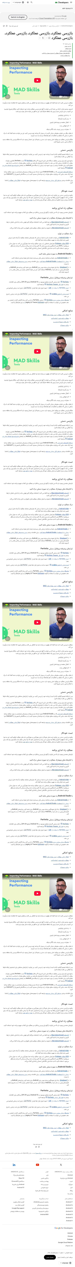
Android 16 (69, 1205)
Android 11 (69, 1220)
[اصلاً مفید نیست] (3, 25)
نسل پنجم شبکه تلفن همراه (41, 1190)
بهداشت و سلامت (44, 1181)
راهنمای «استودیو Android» (40, 1202)
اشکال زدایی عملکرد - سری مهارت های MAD (56, 315)
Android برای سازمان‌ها (66, 1178)
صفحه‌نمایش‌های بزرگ (18, 1175)
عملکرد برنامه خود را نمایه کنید (60, 318)
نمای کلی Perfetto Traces (55, 284)
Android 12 (69, 1217)
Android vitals (64, 238)
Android (70, 1175)
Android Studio (62, 258)
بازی (47, 1175)
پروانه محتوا (38, 1153)
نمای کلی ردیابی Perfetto (55, 1097)
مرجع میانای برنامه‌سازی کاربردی (40, 1208)
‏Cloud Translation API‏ (47, 18)
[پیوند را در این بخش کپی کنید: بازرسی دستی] (58, 150)
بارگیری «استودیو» (43, 1211)
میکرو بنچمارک (64, 325)
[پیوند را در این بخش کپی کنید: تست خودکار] (59, 191)
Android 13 (69, 1214)
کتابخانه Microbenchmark (60, 228)
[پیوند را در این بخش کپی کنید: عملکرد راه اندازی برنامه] (50, 208)
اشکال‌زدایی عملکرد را (14, 180)
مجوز (61, 1252)
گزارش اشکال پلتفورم (18, 1202)
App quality (67, 8)
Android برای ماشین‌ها (18, 1184)
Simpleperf (63, 267)
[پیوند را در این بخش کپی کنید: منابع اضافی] (60, 311)
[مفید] (6, 25)
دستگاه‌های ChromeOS (18, 1181)
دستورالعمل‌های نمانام (53, 1252)
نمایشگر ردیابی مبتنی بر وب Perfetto (57, 300)
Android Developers (67, 26)
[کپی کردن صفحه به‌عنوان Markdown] (43, 38)
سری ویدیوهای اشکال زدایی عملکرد (16, 261)
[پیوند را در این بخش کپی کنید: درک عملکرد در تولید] (56, 234)
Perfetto (30, 161)
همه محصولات (69, 1245)
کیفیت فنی (34, 26)
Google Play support (18, 1208)
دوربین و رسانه (44, 1184)
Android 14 (69, 1211)
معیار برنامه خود (27, 200)
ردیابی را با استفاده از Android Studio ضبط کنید (54, 261)
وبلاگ (71, 1190)
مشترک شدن (50, 1257)
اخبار (71, 1187)
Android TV (20, 1187)
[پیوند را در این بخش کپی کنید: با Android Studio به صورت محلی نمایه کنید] (37, 254)
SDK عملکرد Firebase (62, 243)
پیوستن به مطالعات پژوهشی (17, 1211)
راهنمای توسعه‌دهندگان (42, 1205)
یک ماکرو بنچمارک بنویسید (61, 322)
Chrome (70, 1236)
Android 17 (69, 1202)
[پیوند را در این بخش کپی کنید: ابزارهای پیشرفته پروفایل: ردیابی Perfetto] (39, 278)
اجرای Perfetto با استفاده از (59, 288)
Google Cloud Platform (65, 1242)
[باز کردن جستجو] (31, 2)
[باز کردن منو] (71, 2)
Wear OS (21, 1178)
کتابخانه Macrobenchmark (60, 222)
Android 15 (69, 1208)
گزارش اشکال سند (19, 1205)
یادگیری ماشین (44, 1178)
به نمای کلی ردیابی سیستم (53, 180)
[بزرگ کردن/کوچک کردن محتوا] (63, 44)
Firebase (70, 1239)
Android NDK (44, 1214)
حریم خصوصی (44, 1187)
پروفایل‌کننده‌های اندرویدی (65, 172)
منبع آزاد (70, 1184)
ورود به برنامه (6, 2)
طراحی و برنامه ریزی (54, 26)
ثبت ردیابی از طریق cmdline (60, 294)
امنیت (71, 1181)
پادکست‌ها (70, 1194)
